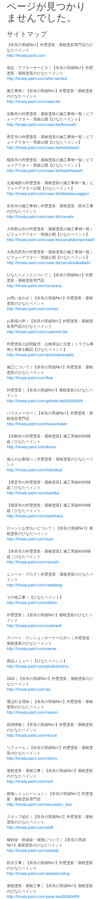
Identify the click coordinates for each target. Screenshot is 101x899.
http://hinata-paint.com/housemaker (37, 423)
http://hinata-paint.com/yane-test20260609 (43, 896)
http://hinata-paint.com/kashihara (35, 515)
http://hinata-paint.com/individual (34, 469)
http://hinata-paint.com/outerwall (34, 625)
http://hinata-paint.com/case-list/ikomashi (41, 124)
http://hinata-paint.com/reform (32, 758)
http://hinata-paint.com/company (34, 285)
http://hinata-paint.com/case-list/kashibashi (43, 147)
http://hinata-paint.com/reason (32, 712)
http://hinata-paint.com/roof (30, 781)
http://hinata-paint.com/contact (32, 308)
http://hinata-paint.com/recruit (32, 735)
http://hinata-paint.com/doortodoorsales (40, 354)
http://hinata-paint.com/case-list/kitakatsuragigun (48, 193)
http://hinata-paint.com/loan (30, 538)
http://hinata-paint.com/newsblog (34, 585)
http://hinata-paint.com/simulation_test (39, 804)
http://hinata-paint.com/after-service (37, 78)
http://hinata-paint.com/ (26, 55)
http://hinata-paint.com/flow (30, 377)
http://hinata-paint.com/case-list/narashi (40, 216)
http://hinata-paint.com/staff (30, 827)
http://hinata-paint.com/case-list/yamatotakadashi (48, 262)
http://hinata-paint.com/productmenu (38, 666)
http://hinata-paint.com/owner (32, 648)
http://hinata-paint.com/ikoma (31, 446)
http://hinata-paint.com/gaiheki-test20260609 (45, 400)
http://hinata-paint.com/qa (28, 689)
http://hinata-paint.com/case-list (33, 101)
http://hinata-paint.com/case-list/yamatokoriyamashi (50, 239)
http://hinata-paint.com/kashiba (33, 492)
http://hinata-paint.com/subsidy (33, 850)
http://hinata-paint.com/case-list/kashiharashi (45, 170)
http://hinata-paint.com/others (32, 602)
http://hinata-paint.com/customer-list (37, 331)
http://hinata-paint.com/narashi (33, 561)
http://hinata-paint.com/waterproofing (38, 873)
